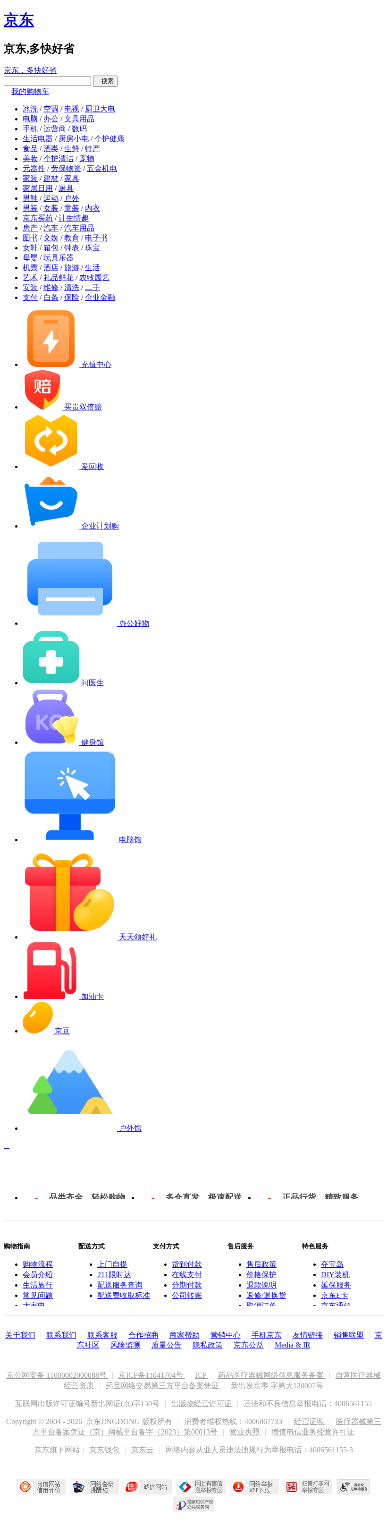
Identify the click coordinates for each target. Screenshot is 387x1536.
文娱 (51, 238)
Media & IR (293, 1345)
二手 (92, 287)
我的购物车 (30, 91)
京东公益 (249, 1345)
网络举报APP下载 (254, 1486)
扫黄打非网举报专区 (308, 1486)
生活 (92, 268)
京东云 (143, 1450)
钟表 (71, 248)
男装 (30, 208)
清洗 (71, 287)
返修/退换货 (266, 1295)
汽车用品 (79, 228)
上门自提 (112, 1264)
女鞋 (30, 248)
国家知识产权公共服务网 (193, 1503)
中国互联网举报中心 (201, 1486)
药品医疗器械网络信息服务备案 (272, 1375)
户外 (71, 198)
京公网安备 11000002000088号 (58, 1375)
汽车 (51, 228)
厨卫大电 (100, 109)
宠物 (86, 158)
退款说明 (261, 1285)
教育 (71, 238)
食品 (30, 149)
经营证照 (310, 1421)
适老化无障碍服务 (353, 1486)
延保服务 (336, 1285)
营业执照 (245, 1432)
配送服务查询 (120, 1285)
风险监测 (125, 1345)
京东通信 (336, 1306)
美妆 (30, 158)
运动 (51, 198)
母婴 (30, 258)
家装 (30, 178)
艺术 (30, 277)
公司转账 (187, 1295)
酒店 (51, 268)
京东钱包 (105, 1450)
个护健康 (109, 139)
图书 (30, 238)
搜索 (105, 81)
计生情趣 (74, 218)
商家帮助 (184, 1335)
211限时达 (114, 1275)
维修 (51, 287)
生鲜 (71, 149)
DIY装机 (335, 1275)
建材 (51, 178)
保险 (71, 297)
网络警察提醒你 (94, 1486)
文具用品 (79, 119)
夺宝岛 (332, 1264)
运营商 (54, 129)
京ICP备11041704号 (151, 1375)
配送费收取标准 (123, 1295)
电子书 (96, 238)
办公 (51, 119)
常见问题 (38, 1295)
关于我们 (20, 1335)
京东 (19, 19)
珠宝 (92, 248)
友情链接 (308, 1335)
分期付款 (187, 1285)
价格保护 (261, 1275)
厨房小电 (74, 139)
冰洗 (30, 109)
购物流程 (38, 1264)
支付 (30, 297)
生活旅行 (38, 1285)
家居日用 (38, 188)
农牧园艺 (94, 277)
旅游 (71, 268)
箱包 (51, 248)
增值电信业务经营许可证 (312, 1432)
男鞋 (30, 198)
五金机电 (102, 168)
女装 (51, 208)
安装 (30, 287)
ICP (201, 1375)
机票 (30, 268)
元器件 (34, 168)
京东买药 (38, 218)
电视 (71, 109)
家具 (71, 178)
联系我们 (61, 1335)
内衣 (92, 208)
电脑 (30, 119)
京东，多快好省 (30, 70)
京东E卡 (334, 1295)
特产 (92, 149)
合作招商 (143, 1335)
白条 (51, 297)
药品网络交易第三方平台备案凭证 (163, 1386)
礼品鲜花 (58, 277)
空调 (51, 109)
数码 (79, 129)
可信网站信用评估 (41, 1486)
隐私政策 (208, 1345)
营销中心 (225, 1335)
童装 (71, 208)
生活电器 (38, 139)
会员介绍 (38, 1275)
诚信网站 (148, 1486)
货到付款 (187, 1264)
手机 (30, 129)
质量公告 (166, 1345)
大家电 (34, 1306)
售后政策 (261, 1264)
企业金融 (100, 297)
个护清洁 (58, 158)
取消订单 (261, 1306)
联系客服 (102, 1335)
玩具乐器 (58, 258)
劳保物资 (66, 168)
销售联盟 (349, 1335)
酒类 (51, 149)
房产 (30, 228)
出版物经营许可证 (202, 1403)
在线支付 (187, 1275)
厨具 (66, 188)
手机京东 (267, 1335)
